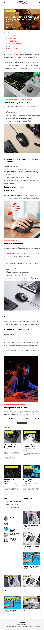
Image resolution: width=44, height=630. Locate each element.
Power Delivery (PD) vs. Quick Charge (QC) (12, 511)
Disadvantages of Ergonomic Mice (14, 43)
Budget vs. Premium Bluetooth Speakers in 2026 (13, 502)
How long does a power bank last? (11, 504)
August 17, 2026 (12, 531)
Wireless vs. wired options (14, 41)
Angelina (6, 483)
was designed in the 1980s (16, 54)
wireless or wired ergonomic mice (17, 177)
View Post (5, 462)
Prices (9, 45)
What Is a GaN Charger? (9, 509)
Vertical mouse (12, 40)
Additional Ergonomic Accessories (14, 46)
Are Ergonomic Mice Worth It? (13, 48)
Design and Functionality (12, 38)
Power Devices (27, 598)
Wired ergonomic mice (8, 253)
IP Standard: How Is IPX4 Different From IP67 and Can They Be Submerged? (12, 507)
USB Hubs (26, 433)
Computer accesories (9, 10)
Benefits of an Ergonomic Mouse (14, 35)
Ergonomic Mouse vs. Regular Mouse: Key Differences (18, 36)
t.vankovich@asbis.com (27, 448)
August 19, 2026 (12, 524)
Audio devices (7, 576)
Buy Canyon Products (35, 626)
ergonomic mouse (18, 165)
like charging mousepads (26, 333)
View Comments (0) (22, 423)
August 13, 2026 (12, 534)
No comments (14, 24)
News (12, 576)
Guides (34, 431)
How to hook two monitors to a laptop (30, 445)
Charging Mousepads (9, 431)
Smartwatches (25, 626)
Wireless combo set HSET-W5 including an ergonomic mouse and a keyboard (18, 99)
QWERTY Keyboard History (11, 480)
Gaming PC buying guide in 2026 (29, 480)
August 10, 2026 (12, 540)
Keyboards (15, 466)
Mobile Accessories (14, 598)
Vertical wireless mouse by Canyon (10, 240)
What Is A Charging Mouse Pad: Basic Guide (11, 446)
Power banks (27, 576)
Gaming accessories (28, 468)
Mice (14, 10)
